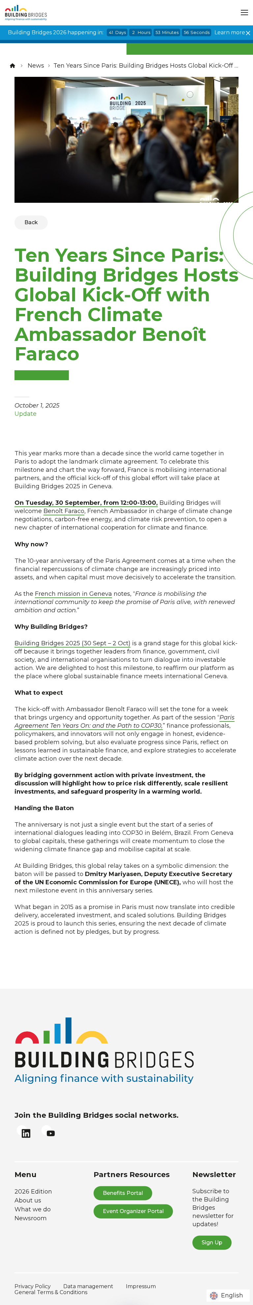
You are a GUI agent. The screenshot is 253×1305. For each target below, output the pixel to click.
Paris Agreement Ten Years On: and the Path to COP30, (124, 721)
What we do (32, 1209)
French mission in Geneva (73, 593)
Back (31, 222)
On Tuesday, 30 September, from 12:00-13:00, (86, 502)
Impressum (141, 1286)
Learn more (229, 32)
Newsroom (30, 1218)
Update (25, 413)
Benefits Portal (123, 1193)
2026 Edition (33, 1191)
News (36, 65)
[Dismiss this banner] (248, 33)
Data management (88, 1286)
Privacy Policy (32, 1286)
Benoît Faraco (63, 511)
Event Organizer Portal (133, 1211)
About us (27, 1200)
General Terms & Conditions (50, 1292)
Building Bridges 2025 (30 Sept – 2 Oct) (72, 643)
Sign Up (212, 1242)
